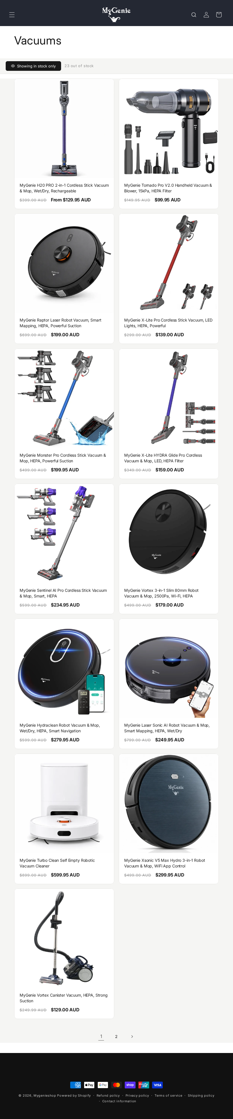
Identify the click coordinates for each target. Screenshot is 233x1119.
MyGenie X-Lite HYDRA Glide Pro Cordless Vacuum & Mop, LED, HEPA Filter (163, 458)
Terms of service (168, 1095)
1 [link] (101, 1036)
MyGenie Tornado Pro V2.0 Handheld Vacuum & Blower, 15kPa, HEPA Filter (168, 188)
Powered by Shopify (74, 1095)
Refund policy (108, 1095)
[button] (12, 14)
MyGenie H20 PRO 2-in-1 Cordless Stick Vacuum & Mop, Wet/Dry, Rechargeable (64, 188)
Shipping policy (201, 1095)
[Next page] (132, 1036)
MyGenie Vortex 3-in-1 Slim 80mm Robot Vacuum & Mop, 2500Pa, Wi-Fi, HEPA (161, 593)
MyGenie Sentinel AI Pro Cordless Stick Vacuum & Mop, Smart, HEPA (63, 593)
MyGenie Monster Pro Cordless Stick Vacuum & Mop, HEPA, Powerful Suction (63, 458)
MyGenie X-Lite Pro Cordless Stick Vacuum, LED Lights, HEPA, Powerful (168, 323)
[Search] (194, 14)
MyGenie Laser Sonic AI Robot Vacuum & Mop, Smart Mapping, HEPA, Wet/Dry (167, 728)
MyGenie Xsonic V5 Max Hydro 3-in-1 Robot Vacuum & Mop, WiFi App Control (164, 863)
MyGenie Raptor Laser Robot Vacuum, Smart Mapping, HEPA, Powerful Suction (60, 323)
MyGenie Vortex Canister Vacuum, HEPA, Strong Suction (64, 998)
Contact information (119, 1101)
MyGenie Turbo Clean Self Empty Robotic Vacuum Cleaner (57, 863)
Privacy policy (137, 1095)
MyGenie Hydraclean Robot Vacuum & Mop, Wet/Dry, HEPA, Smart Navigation (60, 728)
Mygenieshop (45, 1095)
